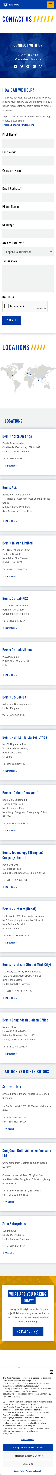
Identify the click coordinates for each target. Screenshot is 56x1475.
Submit (11, 320)
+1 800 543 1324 (16, 620)
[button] (51, 1372)
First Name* (9, 134)
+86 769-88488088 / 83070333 (24, 1190)
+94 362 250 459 (16, 763)
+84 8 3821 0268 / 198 (19, 990)
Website (9, 1128)
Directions (11, 465)
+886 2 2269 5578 (17, 569)
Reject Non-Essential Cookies (28, 1455)
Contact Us (24, 1331)
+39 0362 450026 (16, 1117)
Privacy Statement (33, 1471)
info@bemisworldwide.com (28, 59)
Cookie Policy (19, 1471)
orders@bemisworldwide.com (18, 124)
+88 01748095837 (17, 1046)
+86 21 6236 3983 (17, 879)
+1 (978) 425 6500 (28, 54)
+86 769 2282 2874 (17, 823)
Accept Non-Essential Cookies (28, 1447)
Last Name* (9, 152)
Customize (28, 1464)
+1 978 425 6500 (16, 458)
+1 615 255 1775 (16, 1245)
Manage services (27, 1439)
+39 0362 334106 (17, 1121)
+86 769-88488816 (17, 1194)
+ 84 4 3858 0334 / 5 (18, 935)
